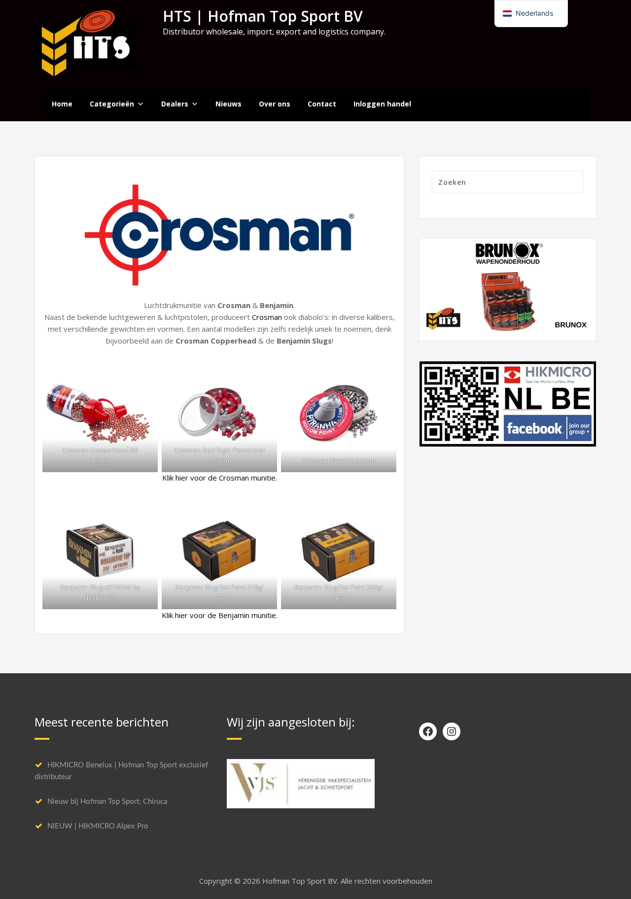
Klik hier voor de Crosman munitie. (219, 478)
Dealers (174, 103)
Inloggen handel (382, 103)
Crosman (267, 317)
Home (62, 103)
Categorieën (112, 103)
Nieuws (228, 103)
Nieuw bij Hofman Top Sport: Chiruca (107, 801)
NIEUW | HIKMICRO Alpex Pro (97, 826)
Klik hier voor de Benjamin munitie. (220, 615)
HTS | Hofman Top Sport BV (263, 16)
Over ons (274, 103)
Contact (322, 103)
